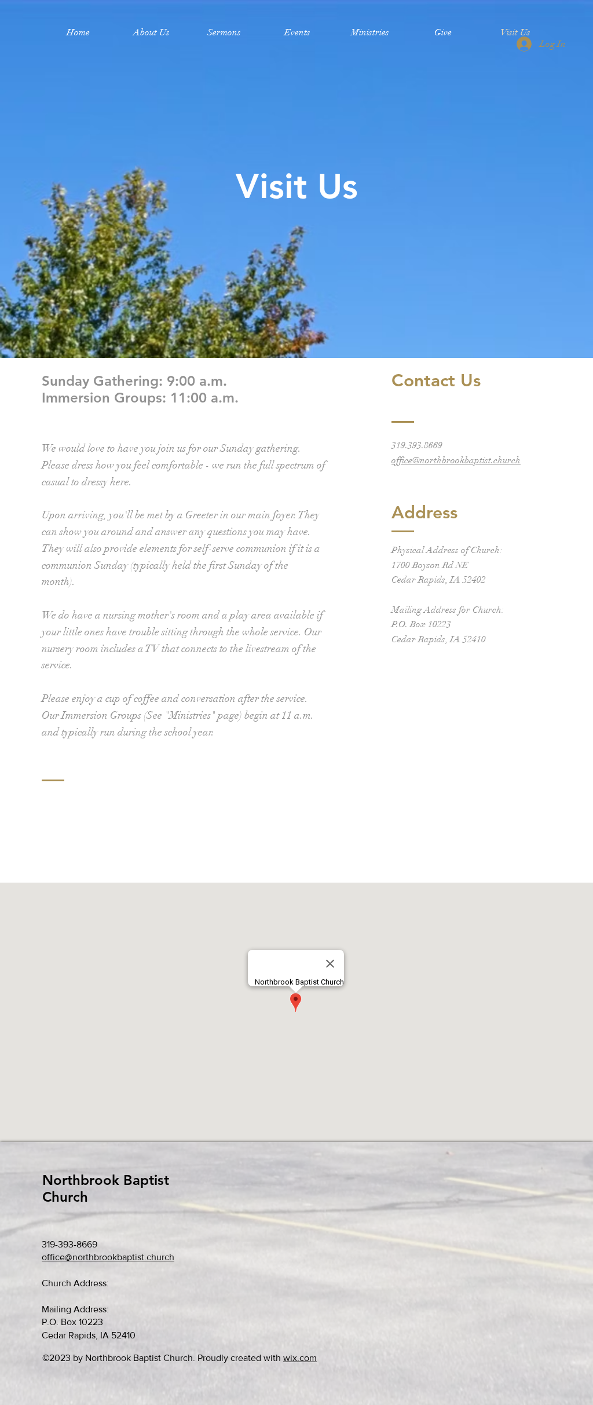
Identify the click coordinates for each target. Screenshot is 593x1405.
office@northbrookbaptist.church (456, 460)
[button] (151, 32)
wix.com (300, 1358)
